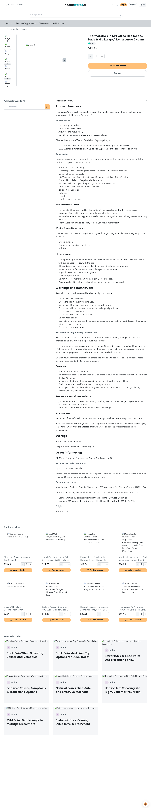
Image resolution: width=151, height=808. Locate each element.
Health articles (58, 23)
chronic (84, 135)
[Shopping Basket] (116, 4)
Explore (20, 5)
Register (133, 5)
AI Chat (11, 5)
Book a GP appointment (26, 23)
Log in (123, 5)
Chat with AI (44, 23)
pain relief (76, 129)
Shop (8, 23)
